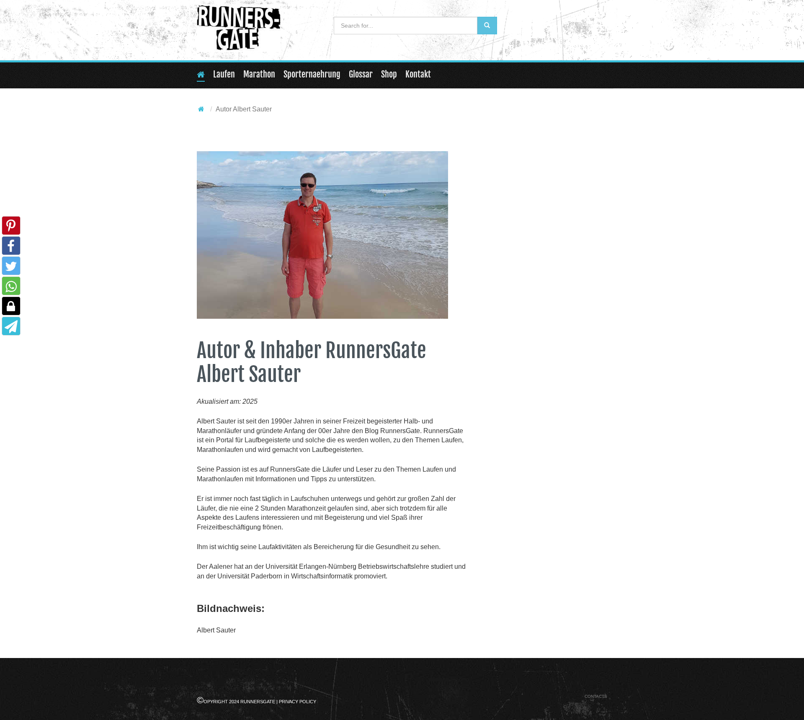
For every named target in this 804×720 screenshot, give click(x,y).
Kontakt (418, 74)
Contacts (596, 696)
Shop (389, 74)
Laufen (224, 74)
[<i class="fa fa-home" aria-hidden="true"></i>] (201, 109)
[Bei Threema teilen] (11, 308)
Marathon (259, 74)
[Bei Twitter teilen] (11, 268)
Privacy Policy (297, 701)
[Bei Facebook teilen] (11, 248)
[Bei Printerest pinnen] (11, 228)
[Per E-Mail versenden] (11, 328)
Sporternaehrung (311, 74)
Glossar (361, 74)
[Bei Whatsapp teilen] (11, 288)
